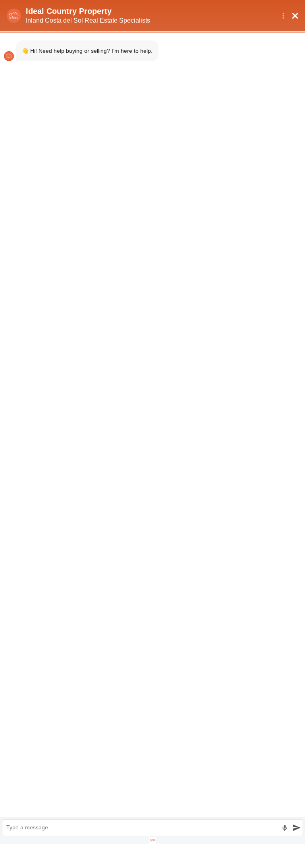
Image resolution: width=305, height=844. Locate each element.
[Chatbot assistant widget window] (152, 422)
